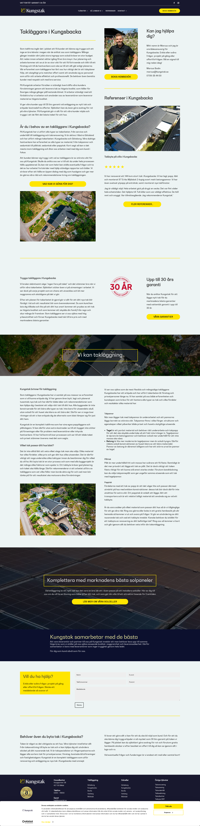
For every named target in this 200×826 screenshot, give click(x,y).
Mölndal (91, 797)
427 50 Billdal (59, 785)
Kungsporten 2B (60, 782)
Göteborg (91, 785)
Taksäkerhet (159, 796)
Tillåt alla (168, 806)
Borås (90, 791)
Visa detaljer (46, 822)
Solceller (125, 780)
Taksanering (159, 787)
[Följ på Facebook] (174, 3)
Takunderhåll (159, 790)
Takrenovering (160, 785)
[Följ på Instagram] (178, 3)
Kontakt (121, 11)
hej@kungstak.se (60, 800)
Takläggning (93, 780)
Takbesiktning (160, 793)
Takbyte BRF (160, 799)
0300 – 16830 (59, 793)
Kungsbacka (92, 788)
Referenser (111, 11)
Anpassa (167, 812)
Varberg (91, 794)
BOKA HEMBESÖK (169, 11)
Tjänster (82, 11)
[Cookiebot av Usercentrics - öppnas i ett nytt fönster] (28, 822)
